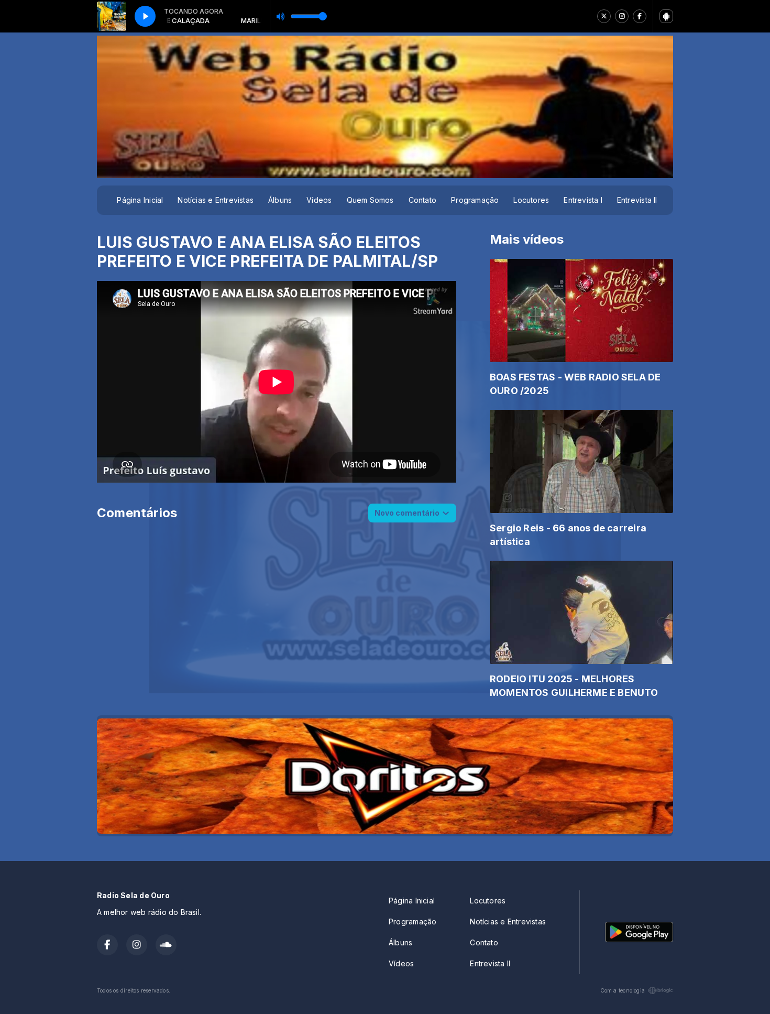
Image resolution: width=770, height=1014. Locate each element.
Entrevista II (637, 199)
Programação (475, 199)
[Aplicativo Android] (666, 16)
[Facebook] (639, 16)
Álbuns (280, 199)
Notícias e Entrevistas (216, 199)
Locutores (531, 199)
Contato (422, 199)
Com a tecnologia (622, 990)
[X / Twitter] (604, 16)
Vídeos (319, 199)
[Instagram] (622, 16)
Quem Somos (370, 199)
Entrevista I (583, 199)
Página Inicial (140, 199)
